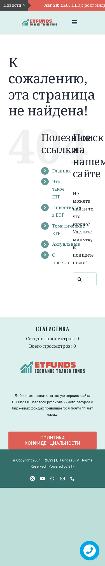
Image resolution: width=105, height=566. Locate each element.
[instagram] (32, 478)
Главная (61, 171)
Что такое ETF (58, 189)
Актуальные (66, 244)
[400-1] (39, 18)
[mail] (62, 478)
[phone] (72, 478)
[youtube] (42, 478)
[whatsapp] (52, 478)
